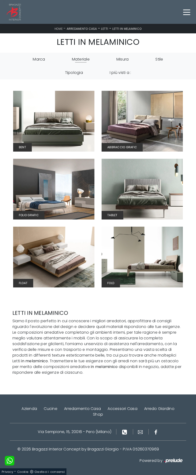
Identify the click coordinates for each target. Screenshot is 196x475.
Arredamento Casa (82, 29)
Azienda (29, 408)
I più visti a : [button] (120, 72)
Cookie (23, 472)
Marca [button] (39, 59)
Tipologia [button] (74, 72)
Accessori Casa (122, 408)
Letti (104, 29)
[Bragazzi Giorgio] (15, 12)
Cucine (50, 408)
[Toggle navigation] (186, 12)
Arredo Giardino (159, 408)
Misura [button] (122, 59)
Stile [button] (159, 59)
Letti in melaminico (127, 29)
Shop (98, 414)
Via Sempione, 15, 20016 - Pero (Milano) (74, 431)
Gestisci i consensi (49, 472)
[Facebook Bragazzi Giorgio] (156, 431)
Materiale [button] (81, 59)
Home (58, 29)
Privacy (7, 472)
